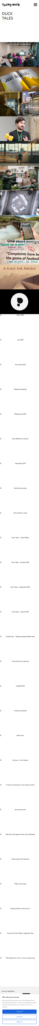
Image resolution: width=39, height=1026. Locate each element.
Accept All (19, 1011)
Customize (19, 1017)
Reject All (19, 1022)
